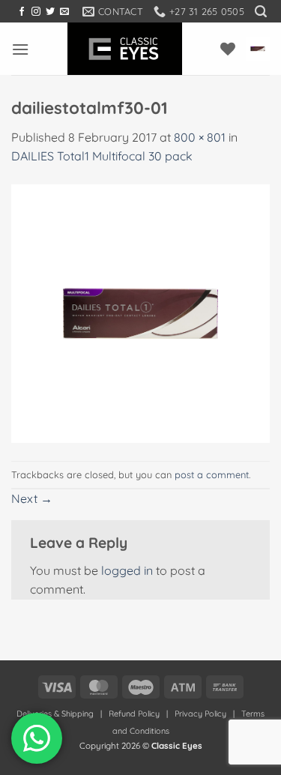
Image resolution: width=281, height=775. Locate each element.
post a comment (212, 474)
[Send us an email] (64, 12)
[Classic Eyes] (124, 48)
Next (31, 498)
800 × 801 (200, 137)
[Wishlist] (227, 48)
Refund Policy (134, 713)
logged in (127, 570)
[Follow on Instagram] (35, 12)
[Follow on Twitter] (50, 12)
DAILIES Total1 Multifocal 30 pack (102, 155)
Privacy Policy (200, 713)
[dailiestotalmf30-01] (140, 312)
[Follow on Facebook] (21, 12)
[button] (261, 11)
